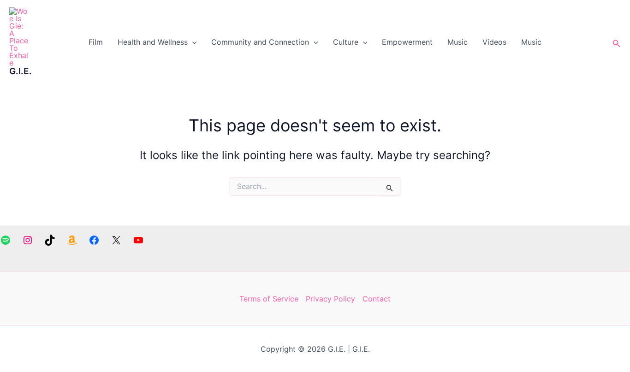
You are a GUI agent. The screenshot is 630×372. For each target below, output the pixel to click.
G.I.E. (20, 71)
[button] (192, 42)
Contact (377, 298)
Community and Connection (260, 42)
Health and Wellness (153, 42)
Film (96, 42)
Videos (494, 42)
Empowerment (407, 42)
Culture (345, 42)
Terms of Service (268, 298)
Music (457, 42)
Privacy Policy (330, 298)
